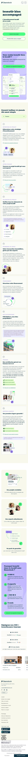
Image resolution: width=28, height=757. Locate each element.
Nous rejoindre (4, 720)
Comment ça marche (5, 718)
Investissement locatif (6, 705)
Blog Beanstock (4, 703)
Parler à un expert (5, 709)
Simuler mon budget (5, 699)
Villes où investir (4, 701)
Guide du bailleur (5, 707)
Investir (2, 696)
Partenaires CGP (4, 722)
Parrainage (3, 713)
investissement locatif (8, 29)
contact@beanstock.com (6, 687)
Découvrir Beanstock (5, 715)
